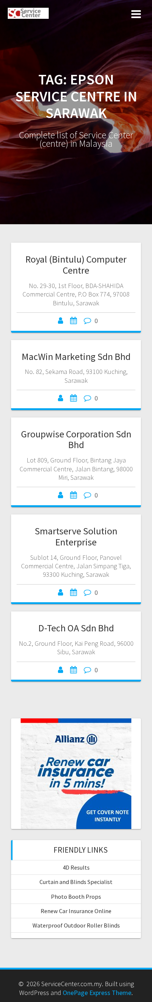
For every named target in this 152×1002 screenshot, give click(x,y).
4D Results (76, 867)
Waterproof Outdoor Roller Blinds (76, 925)
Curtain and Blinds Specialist (76, 881)
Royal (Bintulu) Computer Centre (76, 264)
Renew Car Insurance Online (76, 911)
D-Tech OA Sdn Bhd (76, 628)
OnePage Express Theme (97, 992)
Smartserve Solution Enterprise (76, 536)
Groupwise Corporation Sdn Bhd (76, 439)
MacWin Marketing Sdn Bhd (76, 356)
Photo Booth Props (76, 896)
